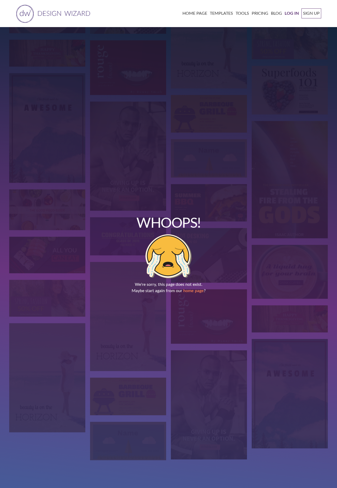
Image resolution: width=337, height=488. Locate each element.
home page (193, 291)
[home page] (52, 13)
